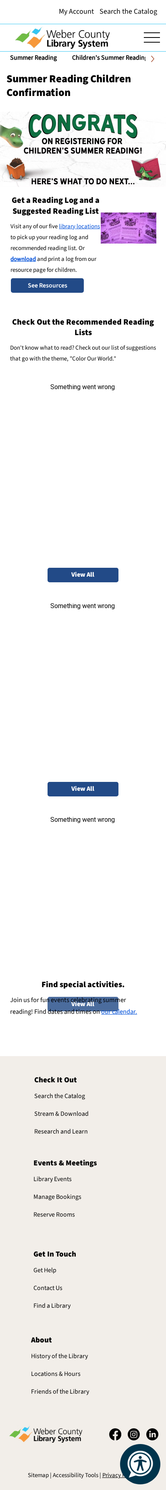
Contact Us (47, 1288)
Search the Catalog (59, 1096)
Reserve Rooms (54, 1214)
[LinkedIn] (152, 1434)
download (23, 259)
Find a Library (52, 1305)
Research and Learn (61, 1131)
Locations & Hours (56, 1373)
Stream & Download (61, 1113)
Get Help (44, 1270)
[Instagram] (134, 1434)
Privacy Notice (120, 1475)
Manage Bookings (57, 1196)
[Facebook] (115, 1434)
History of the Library (59, 1356)
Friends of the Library (60, 1391)
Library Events (52, 1179)
